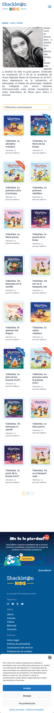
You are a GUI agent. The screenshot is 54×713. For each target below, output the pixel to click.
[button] (49, 657)
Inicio (5, 22)
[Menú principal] (49, 6)
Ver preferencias (27, 703)
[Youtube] (22, 604)
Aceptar (27, 688)
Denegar (27, 695)
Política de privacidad (34, 709)
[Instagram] (8, 604)
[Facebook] (13, 604)
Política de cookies (16, 709)
